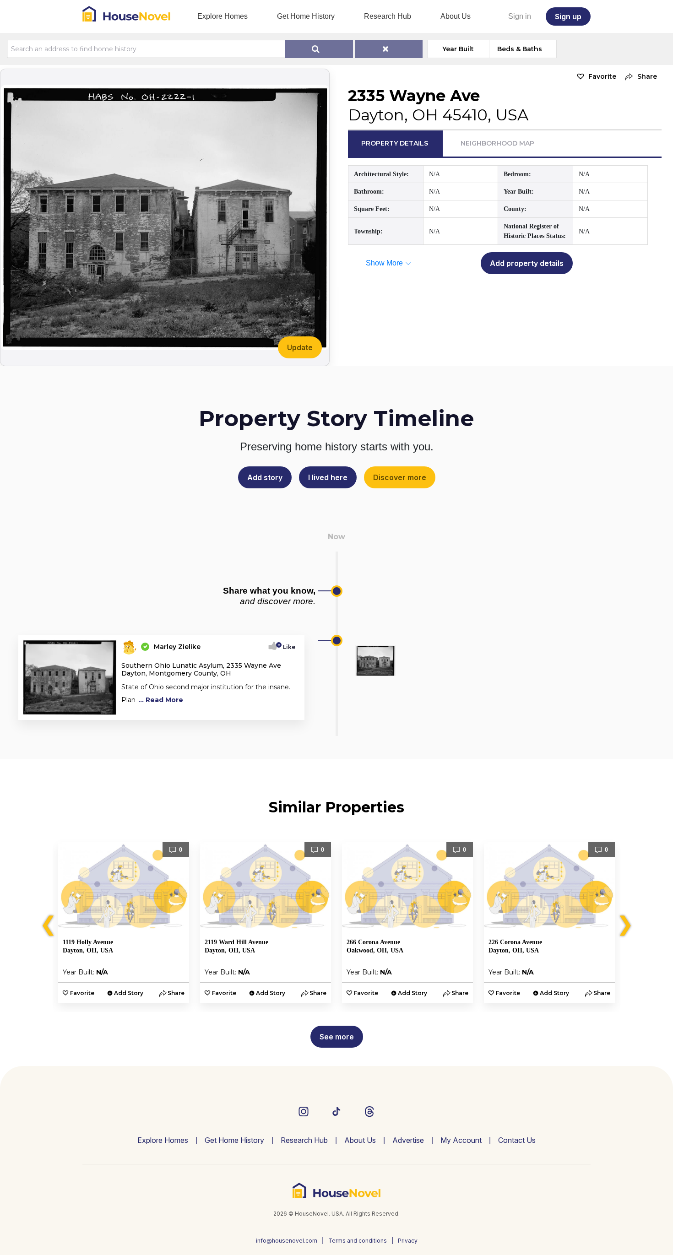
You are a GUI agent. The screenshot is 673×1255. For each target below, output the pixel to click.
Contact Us (517, 1140)
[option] (123, 922)
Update (300, 347)
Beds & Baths (519, 49)
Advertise (408, 1140)
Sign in (519, 16)
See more (337, 1036)
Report (285, 710)
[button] (639, 76)
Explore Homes (222, 16)
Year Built (458, 49)
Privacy (408, 1240)
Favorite (602, 76)
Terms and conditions (357, 1240)
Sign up (568, 16)
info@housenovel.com (286, 1240)
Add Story (128, 993)
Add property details (527, 263)
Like (286, 647)
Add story (264, 477)
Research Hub (387, 16)
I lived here (327, 477)
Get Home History (306, 16)
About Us (455, 16)
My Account (461, 1140)
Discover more (399, 477)
